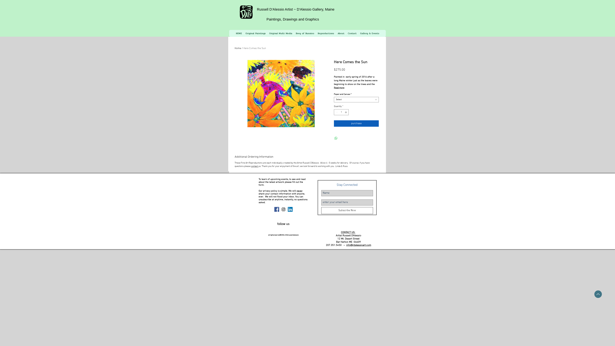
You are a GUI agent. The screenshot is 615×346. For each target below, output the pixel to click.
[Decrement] (336, 112)
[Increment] (346, 112)
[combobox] (356, 99)
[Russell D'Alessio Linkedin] (290, 209)
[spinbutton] (341, 112)
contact (254, 166)
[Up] (598, 294)
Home (238, 48)
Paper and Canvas (343, 94)
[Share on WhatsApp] (336, 138)
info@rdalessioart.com (358, 245)
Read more (339, 87)
